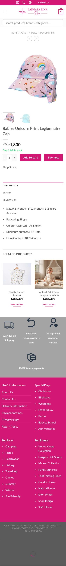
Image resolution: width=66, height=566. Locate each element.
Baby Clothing (47, 33)
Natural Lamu (46, 488)
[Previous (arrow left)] (3, 559)
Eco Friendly (12, 496)
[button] (1, 539)
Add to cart (30, 157)
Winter (9, 490)
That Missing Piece (49, 475)
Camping (10, 446)
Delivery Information (14, 406)
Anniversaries (46, 428)
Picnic (9, 452)
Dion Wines (45, 494)
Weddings (44, 403)
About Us (7, 392)
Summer (10, 483)
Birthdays (44, 397)
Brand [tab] (7, 192)
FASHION (24, 33)
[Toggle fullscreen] (13, 544)
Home (14, 33)
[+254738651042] (24, 2)
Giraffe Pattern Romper (17, 294)
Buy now (53, 157)
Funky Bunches (47, 469)
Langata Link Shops (50, 457)
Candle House (46, 482)
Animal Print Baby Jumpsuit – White (49, 294)
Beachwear (12, 458)
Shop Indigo (45, 500)
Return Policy (10, 426)
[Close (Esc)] (33, 544)
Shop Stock (9, 167)
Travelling (11, 471)
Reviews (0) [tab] (10, 199)
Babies (34, 33)
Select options (17, 304)
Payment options (12, 412)
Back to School (47, 422)
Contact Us (8, 399)
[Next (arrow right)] (13, 559)
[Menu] (5, 11)
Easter (42, 416)
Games (9, 477)
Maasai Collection (49, 463)
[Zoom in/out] (3, 544)
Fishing (9, 465)
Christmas (44, 391)
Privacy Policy (10, 419)
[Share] (23, 544)
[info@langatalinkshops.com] (18, 2)
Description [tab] (10, 185)
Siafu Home (45, 507)
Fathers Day (45, 409)
